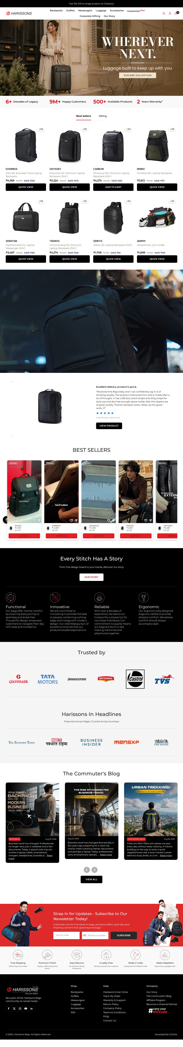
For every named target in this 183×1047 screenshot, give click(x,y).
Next (95, 870)
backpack (14, 839)
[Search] (164, 13)
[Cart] (176, 13)
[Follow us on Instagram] (20, 1008)
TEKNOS (54, 241)
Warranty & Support (114, 1000)
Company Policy (112, 1008)
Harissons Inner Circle (115, 992)
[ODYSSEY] (50, 406)
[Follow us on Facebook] (8, 1008)
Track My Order (111, 996)
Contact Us (109, 1020)
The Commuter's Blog (158, 996)
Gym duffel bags (136, 839)
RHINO (141, 169)
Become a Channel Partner (161, 1004)
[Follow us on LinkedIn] (31, 1008)
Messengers (85, 10)
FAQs (106, 1016)
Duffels (70, 10)
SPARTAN (11, 241)
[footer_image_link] (29, 990)
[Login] (170, 13)
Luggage (101, 10)
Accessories (117, 10)
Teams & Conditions (114, 1012)
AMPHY (141, 241)
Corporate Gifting (90, 16)
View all (91, 879)
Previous (87, 870)
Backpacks (56, 10)
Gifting (103, 116)
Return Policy (111, 1004)
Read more (106, 854)
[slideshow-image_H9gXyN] (91, 57)
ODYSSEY (55, 169)
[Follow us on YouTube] (26, 1008)
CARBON (98, 169)
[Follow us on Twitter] (14, 1008)
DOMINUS (11, 169)
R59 (73, 1012)
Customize (136, 10)
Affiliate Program (155, 1000)
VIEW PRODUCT (109, 424)
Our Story (109, 16)
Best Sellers (83, 116)
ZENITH (97, 241)
